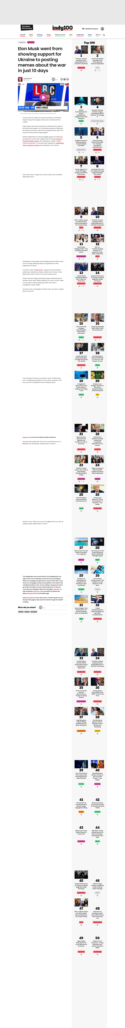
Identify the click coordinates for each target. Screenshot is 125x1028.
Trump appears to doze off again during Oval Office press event (81, 172)
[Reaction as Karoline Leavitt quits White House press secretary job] (97, 902)
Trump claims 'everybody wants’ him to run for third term (81, 278)
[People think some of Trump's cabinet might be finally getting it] (97, 266)
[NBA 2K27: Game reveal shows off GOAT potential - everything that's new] (97, 821)
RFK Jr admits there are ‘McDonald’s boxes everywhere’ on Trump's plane (81, 222)
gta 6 (97, 67)
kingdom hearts (81, 149)
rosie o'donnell (81, 701)
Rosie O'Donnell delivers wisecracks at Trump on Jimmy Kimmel (81, 694)
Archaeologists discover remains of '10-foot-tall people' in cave (97, 358)
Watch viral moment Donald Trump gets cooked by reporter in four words (97, 441)
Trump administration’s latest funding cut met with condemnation (97, 611)
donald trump (97, 149)
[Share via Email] (67, 79)
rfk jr (81, 227)
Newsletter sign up (91, 29)
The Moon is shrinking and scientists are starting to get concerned (81, 582)
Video (90, 35)
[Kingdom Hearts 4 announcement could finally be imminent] (81, 131)
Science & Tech (60, 35)
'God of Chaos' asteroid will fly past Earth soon (81, 499)
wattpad (97, 731)
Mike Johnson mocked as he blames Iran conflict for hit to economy (81, 440)
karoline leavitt (97, 922)
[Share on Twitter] (64, 79)
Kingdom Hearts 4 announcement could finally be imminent (81, 143)
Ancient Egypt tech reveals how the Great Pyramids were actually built (81, 610)
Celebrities (80, 35)
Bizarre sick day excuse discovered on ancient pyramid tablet (97, 805)
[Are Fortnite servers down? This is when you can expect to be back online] (97, 569)
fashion (81, 812)
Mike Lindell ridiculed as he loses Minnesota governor (81, 943)
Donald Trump (97, 337)
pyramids (97, 812)
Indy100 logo (62, 28)
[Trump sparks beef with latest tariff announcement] (97, 317)
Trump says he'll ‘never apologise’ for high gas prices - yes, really (81, 358)
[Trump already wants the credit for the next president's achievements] (97, 131)
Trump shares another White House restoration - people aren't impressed (81, 664)
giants (97, 365)
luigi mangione (81, 731)
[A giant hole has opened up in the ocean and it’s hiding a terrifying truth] (81, 374)
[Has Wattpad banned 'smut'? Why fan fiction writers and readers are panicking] (97, 711)
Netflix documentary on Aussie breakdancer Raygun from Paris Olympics (81, 114)
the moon (81, 589)
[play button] (43, 97)
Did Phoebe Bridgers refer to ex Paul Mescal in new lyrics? (81, 249)
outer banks (81, 841)
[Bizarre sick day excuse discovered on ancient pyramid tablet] (97, 793)
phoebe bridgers (81, 256)
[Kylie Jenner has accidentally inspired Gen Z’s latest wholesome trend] (81, 459)
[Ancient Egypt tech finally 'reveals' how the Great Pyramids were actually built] (81, 599)
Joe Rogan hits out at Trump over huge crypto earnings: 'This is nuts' (97, 172)
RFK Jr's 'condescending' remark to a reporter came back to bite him (97, 250)
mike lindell (81, 951)
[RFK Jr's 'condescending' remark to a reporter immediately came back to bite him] (97, 238)
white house (81, 67)
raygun (81, 121)
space (81, 508)
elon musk (31, 42)
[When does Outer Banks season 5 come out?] (81, 821)
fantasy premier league (97, 121)
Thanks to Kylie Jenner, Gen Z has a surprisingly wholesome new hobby (81, 471)
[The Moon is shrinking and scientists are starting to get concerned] (81, 569)
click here (56, 589)
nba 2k (97, 841)
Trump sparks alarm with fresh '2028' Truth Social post (97, 693)
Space (97, 559)
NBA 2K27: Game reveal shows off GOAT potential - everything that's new (97, 834)
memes (27, 612)
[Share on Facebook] (61, 79)
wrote (41, 270)
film (97, 394)
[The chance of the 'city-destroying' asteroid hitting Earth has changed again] (97, 541)
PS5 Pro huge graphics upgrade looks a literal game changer (97, 886)
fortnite (97, 589)
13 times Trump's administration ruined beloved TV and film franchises (81, 61)
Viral (70, 35)
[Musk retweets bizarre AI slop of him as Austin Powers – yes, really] (97, 764)
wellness (81, 559)
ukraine (21, 612)
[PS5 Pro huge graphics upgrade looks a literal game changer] (97, 874)
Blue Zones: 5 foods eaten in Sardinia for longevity (81, 552)
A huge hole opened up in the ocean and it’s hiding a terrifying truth (81, 387)
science (81, 337)
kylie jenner (81, 479)
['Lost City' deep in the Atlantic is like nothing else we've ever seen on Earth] (81, 764)
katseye (97, 479)
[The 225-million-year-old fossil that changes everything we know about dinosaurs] (81, 317)
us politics (97, 449)
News (31, 35)
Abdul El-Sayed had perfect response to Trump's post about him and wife (98, 998)
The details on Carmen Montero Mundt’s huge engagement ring (81, 805)
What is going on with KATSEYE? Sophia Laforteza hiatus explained (97, 470)
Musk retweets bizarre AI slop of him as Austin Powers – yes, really (97, 777)
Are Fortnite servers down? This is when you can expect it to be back (97, 582)
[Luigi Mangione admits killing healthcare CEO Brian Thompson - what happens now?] (81, 711)
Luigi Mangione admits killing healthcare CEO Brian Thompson (81, 722)
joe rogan (97, 177)
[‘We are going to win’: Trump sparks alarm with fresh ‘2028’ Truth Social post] (97, 681)
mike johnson (81, 449)
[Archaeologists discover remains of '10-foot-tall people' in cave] (97, 346)
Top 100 (22, 35)
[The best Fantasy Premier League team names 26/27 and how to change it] (97, 100)
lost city (81, 784)
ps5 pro (97, 892)
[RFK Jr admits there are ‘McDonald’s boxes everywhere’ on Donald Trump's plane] (81, 210)
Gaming (39, 35)
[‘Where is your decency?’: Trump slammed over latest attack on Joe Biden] (97, 931)
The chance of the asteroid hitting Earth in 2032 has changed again (97, 553)
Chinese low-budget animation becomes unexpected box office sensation (97, 387)
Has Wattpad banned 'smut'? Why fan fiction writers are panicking (97, 723)
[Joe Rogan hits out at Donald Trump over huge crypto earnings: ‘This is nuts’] (97, 160)
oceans (81, 394)
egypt (81, 619)
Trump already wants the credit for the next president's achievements (97, 144)
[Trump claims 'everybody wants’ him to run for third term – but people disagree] (81, 266)
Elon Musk (97, 784)
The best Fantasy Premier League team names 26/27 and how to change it (97, 113)
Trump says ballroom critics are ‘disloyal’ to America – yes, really (97, 501)
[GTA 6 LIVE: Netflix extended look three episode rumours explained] (97, 49)
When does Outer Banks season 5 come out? (81, 832)
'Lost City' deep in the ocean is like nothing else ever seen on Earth (81, 776)
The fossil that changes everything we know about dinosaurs (81, 330)
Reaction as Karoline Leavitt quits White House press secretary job (97, 915)
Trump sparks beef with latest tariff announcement (97, 328)
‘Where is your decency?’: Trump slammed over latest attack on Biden (97, 944)
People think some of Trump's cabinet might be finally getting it (97, 278)
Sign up (25, 437)
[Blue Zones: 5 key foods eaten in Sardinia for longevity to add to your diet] (81, 541)
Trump (48, 35)
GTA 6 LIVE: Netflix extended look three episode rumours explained (97, 61)
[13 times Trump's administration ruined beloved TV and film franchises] (81, 49)
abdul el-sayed (97, 1006)
